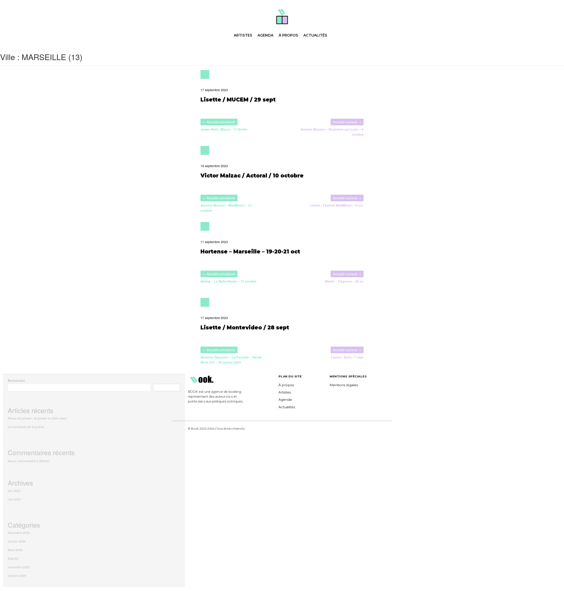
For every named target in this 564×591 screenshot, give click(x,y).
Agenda (265, 35)
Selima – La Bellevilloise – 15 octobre (228, 281)
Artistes (243, 35)
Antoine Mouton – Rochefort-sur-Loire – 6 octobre (332, 132)
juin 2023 (14, 490)
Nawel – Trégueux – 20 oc (344, 281)
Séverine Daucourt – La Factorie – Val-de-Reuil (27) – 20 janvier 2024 (231, 359)
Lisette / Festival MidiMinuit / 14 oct (337, 205)
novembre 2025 (19, 567)
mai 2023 (14, 499)
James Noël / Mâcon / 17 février (223, 129)
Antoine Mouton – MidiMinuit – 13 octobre (225, 207)
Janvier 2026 (17, 541)
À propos (288, 35)
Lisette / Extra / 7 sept (347, 357)
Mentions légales (344, 385)
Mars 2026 (15, 550)
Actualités (315, 35)
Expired (13, 558)
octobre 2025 (17, 575)
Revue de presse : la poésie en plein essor (37, 418)
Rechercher (16, 380)
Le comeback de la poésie (26, 427)
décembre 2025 (19, 532)
